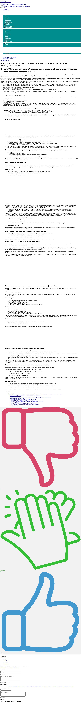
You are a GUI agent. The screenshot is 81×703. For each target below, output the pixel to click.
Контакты (16, 667)
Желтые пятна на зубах (15, 396)
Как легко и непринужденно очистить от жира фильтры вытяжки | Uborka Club (26, 401)
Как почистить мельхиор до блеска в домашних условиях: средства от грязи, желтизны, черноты (30, 397)
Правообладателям (17, 686)
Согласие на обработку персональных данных (35, 686)
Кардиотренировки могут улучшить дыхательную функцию (23, 403)
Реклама (23, 686)
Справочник (60, 686)
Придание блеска (14, 405)
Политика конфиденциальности (6, 667)
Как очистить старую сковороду (17, 398)
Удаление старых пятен (15, 402)
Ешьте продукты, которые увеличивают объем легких (21, 400)
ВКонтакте (5, 9)
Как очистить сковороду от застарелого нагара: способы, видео (23, 399)
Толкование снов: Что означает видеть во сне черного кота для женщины (15, 6)
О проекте (10, 686)
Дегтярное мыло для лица (8, 58)
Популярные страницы (68, 686)
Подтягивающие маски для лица (9, 57)
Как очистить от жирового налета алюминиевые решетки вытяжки (24, 404)
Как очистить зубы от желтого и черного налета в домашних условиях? (25, 395)
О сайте (4, 659)
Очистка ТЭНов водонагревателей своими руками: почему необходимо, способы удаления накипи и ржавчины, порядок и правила (35, 393)
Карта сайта (5, 660)
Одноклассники (6, 10)
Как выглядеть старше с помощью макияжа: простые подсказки (13, 4)
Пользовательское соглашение (51, 686)
